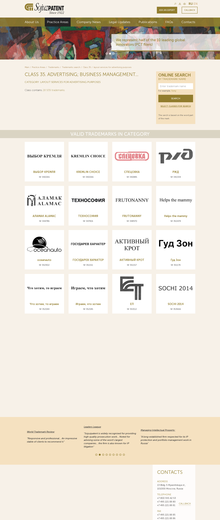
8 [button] (120, 454)
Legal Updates (119, 22)
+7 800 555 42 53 (166, 498)
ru (191, 3)
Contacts (188, 22)
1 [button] (106, 53)
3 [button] (113, 53)
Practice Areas (57, 22)
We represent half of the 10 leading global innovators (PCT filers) (149, 42)
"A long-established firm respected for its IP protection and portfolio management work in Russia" (166, 437)
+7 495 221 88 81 (166, 505)
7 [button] (116, 454)
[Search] (175, 4)
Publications (148, 22)
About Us (32, 22)
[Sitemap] (180, 4)
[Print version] (184, 4)
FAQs (169, 22)
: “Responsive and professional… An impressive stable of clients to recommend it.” (52, 436)
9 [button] (123, 454)
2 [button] (110, 53)
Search (175, 98)
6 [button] (113, 454)
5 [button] (110, 454)
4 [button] (106, 454)
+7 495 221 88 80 (166, 501)
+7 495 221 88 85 (166, 514)
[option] (110, 39)
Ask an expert (167, 10)
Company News (89, 22)
